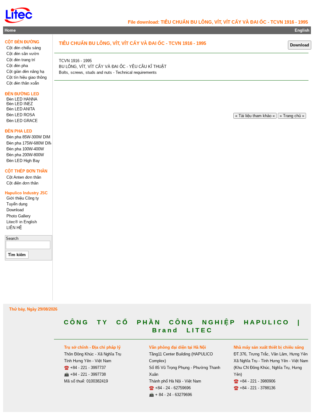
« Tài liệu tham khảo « (255, 115)
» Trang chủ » (291, 115)
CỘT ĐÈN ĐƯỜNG (22, 42)
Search (12, 238)
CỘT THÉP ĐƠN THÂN (26, 171)
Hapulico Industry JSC (26, 193)
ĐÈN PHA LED (18, 131)
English (302, 30)
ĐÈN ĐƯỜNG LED (22, 94)
